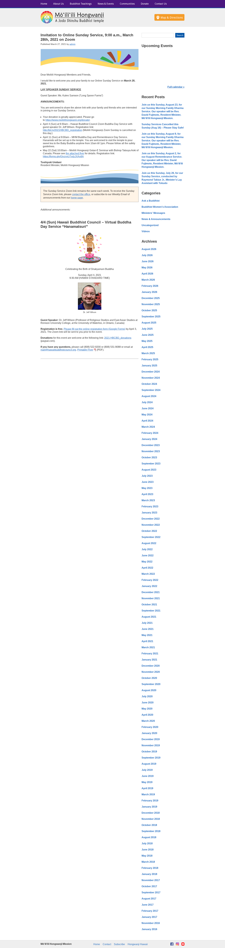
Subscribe (119, 944)
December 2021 (151, 592)
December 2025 (151, 298)
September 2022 (151, 537)
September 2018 (151, 831)
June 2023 (148, 482)
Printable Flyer (85, 349)
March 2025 (148, 353)
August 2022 (149, 543)
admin (72, 44)
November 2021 (151, 598)
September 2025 (151, 316)
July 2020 (147, 696)
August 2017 (149, 898)
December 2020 (151, 665)
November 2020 (151, 672)
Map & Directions (172, 17)
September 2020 (151, 684)
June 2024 (148, 408)
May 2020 (147, 708)
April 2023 (147, 494)
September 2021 (151, 610)
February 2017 (150, 911)
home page (77, 197)
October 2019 (149, 751)
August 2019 (149, 764)
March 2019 (148, 794)
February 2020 (150, 727)
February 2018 (150, 868)
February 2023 (150, 506)
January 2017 (149, 917)
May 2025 (147, 341)
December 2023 (151, 445)
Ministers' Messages (153, 213)
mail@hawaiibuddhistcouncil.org (58, 349)
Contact (107, 944)
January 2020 (149, 733)
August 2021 (149, 616)
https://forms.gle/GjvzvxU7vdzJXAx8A (63, 156)
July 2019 (147, 770)
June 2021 (148, 629)
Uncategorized (150, 225)
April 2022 (147, 567)
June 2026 (148, 261)
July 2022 (147, 549)
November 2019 (151, 745)
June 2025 (148, 335)
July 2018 (147, 843)
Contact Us (161, 3)
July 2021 (147, 623)
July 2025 (147, 328)
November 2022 (151, 525)
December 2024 (151, 371)
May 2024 (147, 414)
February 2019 (150, 800)
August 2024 (149, 396)
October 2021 (149, 604)
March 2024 (148, 427)
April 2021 (147, 641)
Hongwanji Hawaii (138, 944)
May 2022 (147, 561)
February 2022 (150, 580)
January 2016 (149, 929)
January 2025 (149, 365)
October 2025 (149, 310)
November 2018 (151, 819)
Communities (127, 3)
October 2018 (149, 825)
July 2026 (147, 255)
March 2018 (148, 862)
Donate (145, 3)
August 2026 (149, 249)
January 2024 (149, 439)
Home (44, 3)
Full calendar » (175, 87)
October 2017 (149, 886)
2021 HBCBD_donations (117, 338)
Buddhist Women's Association (160, 207)
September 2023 (151, 463)
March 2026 (148, 279)
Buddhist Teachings (81, 3)
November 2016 (151, 923)
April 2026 (147, 273)
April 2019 (147, 788)
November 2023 (151, 451)
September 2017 (151, 892)
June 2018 (148, 849)
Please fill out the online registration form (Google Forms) (94, 329)
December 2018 (151, 813)
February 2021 (150, 653)
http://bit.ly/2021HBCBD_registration (62, 130)
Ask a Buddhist (150, 200)
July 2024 (147, 402)
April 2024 (147, 420)
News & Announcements (156, 219)
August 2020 (149, 690)
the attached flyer (75, 153)
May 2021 (147, 635)
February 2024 (150, 433)
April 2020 (147, 714)
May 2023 (147, 488)
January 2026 (149, 292)
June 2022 (148, 555)
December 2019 (151, 739)
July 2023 (147, 476)
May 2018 (147, 855)
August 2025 (149, 322)
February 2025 (150, 359)
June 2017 (148, 904)
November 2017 (151, 880)
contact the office (81, 194)
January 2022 (149, 586)
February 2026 (150, 286)
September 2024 (151, 390)
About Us (58, 3)
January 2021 (149, 659)
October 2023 (149, 457)
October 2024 (149, 384)
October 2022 (149, 531)
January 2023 (149, 512)
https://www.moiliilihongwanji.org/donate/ (67, 120)
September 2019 (151, 757)
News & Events (106, 3)
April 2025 (147, 347)
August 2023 (149, 469)
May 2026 (147, 267)
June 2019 (148, 776)
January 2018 (149, 874)
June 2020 (148, 702)
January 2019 (149, 806)
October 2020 (149, 678)
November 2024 (151, 378)
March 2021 (148, 647)
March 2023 (148, 500)
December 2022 (151, 518)
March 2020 (148, 721)
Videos (146, 231)
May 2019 (147, 782)
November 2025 (151, 304)
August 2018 (149, 837)
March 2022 (148, 574)
